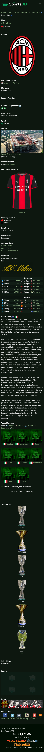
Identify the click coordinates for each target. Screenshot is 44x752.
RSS (40, 718)
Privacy (23, 747)
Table (13, 428)
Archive (22, 213)
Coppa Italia (6, 248)
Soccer (16, 12)
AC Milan (36, 12)
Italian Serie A (26, 12)
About (8, 747)
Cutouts (20, 425)
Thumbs (11, 425)
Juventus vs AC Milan (11, 83)
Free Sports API (7, 731)
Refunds (31, 747)
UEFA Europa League (9, 251)
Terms (15, 747)
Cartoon (30, 425)
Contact (39, 747)
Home (3, 12)
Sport (10, 12)
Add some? (10, 164)
